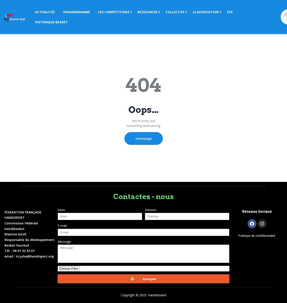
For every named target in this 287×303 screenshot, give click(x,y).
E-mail (62, 225)
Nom (61, 210)
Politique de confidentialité (257, 235)
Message (64, 241)
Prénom (151, 210)
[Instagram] (262, 223)
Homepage (143, 138)
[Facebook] (252, 223)
